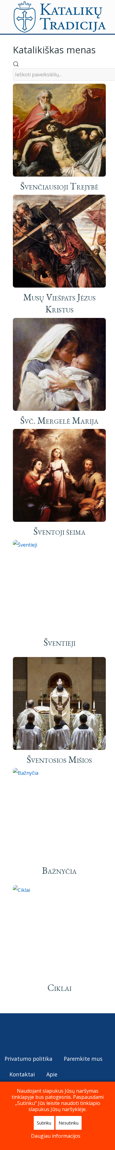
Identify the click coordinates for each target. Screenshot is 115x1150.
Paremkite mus (83, 1058)
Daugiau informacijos (55, 1136)
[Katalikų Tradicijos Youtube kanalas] (32, 1033)
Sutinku (44, 1123)
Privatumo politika (28, 1058)
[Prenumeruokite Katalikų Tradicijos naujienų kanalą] (10, 1033)
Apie (51, 1074)
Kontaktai (22, 1074)
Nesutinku (69, 1123)
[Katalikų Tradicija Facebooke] (21, 1033)
